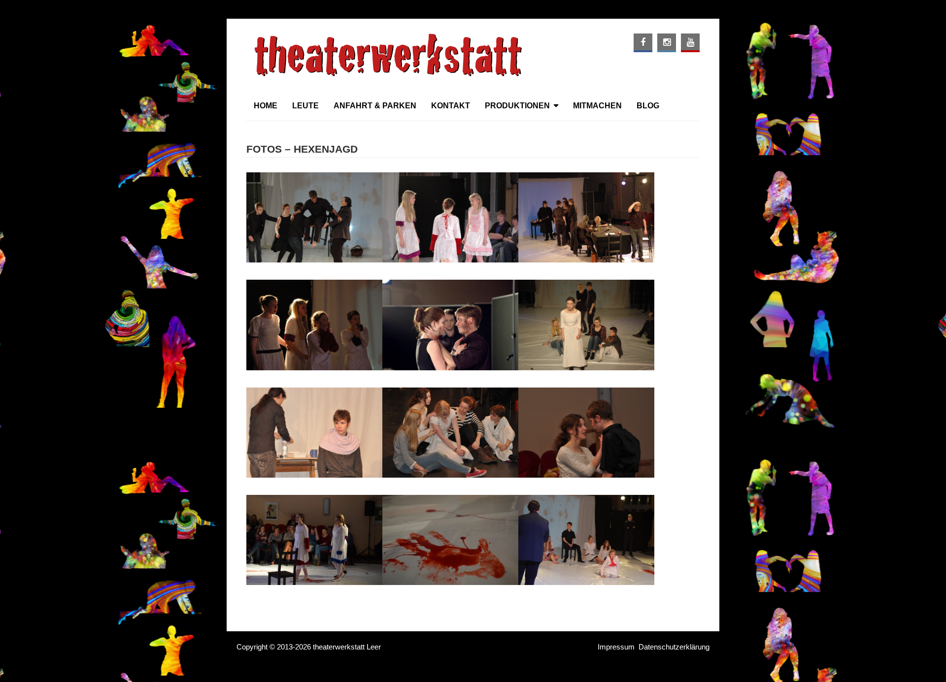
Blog (648, 105)
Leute (305, 105)
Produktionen (517, 105)
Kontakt (450, 105)
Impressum (616, 647)
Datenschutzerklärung (674, 647)
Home (265, 105)
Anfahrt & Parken (375, 105)
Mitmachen (597, 105)
